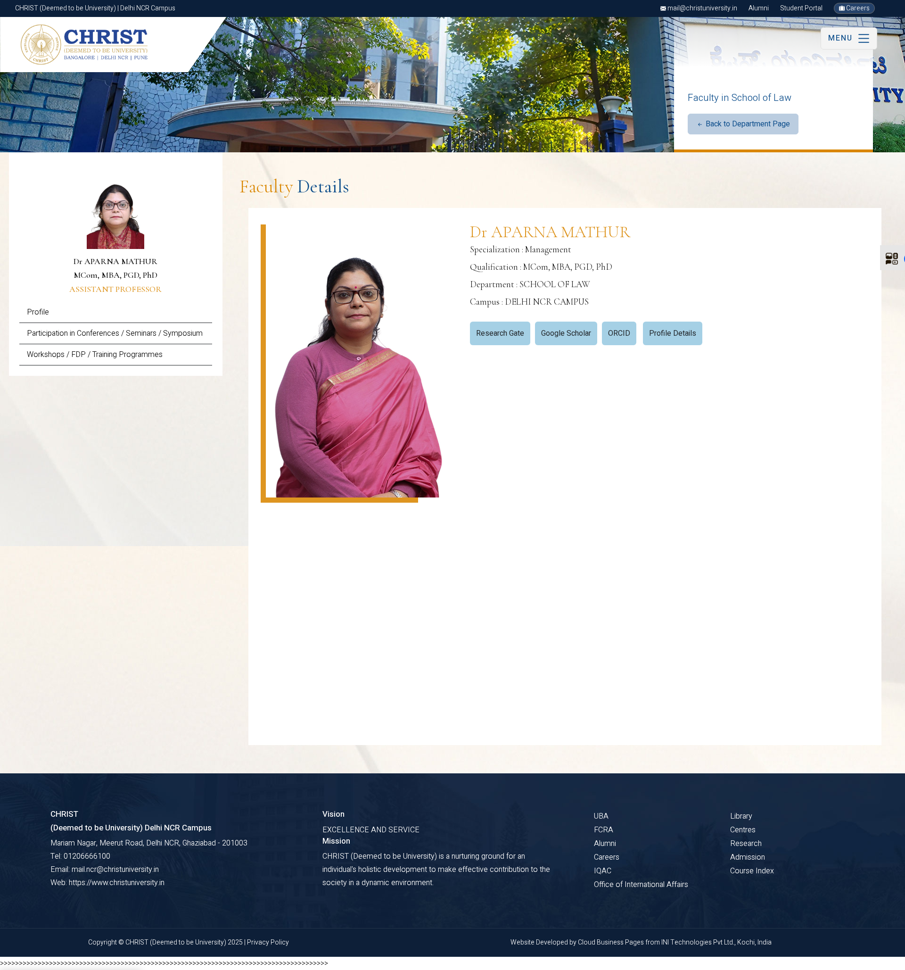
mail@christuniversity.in (701, 8)
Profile (38, 312)
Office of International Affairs (641, 884)
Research (746, 843)
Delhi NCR (46, 959)
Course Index (752, 871)
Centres (743, 830)
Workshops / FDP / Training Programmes (95, 354)
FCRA (603, 830)
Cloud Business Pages (611, 942)
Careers (857, 8)
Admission (747, 857)
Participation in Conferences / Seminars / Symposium (115, 333)
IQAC (602, 871)
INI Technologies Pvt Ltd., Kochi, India (716, 942)
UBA (601, 816)
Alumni (759, 8)
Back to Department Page (747, 124)
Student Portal (801, 8)
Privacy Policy (268, 942)
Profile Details (672, 333)
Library (741, 816)
